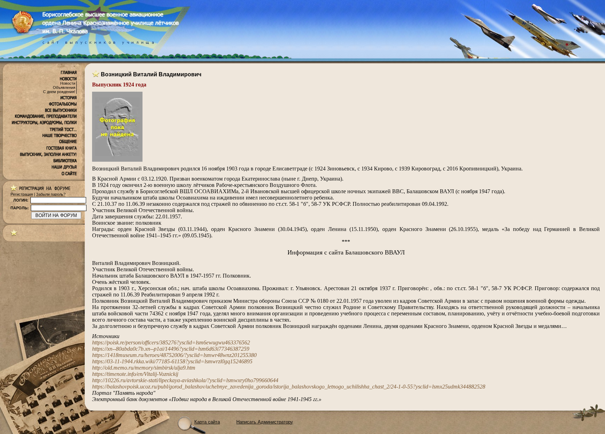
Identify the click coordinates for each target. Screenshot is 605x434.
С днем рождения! (59, 92)
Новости (67, 83)
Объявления (64, 87)
